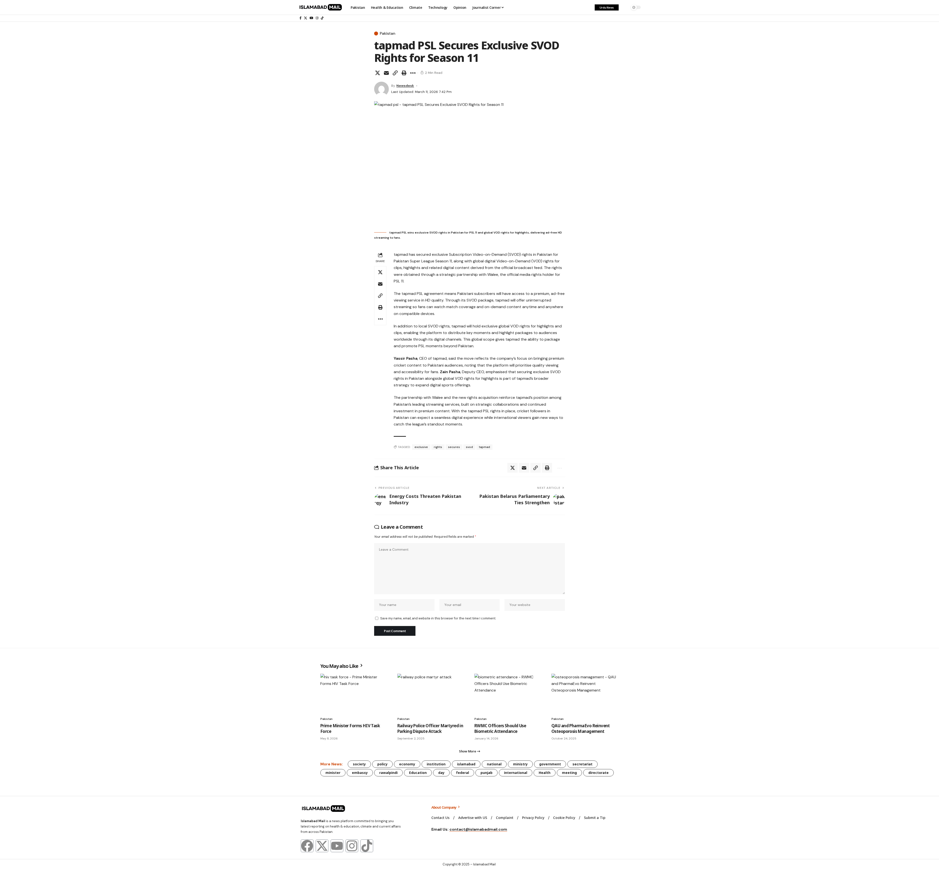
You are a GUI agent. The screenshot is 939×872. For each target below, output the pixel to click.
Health (544, 772)
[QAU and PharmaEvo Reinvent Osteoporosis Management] (585, 694)
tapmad (484, 447)
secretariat (582, 764)
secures (454, 447)
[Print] (404, 73)
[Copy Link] (395, 73)
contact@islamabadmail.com (478, 829)
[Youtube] (337, 845)
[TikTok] (322, 18)
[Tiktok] (366, 845)
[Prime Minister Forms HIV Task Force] (354, 694)
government (550, 764)
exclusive (421, 447)
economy (407, 764)
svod (469, 447)
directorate (598, 772)
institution (436, 764)
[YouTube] (311, 18)
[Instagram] (317, 18)
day (441, 772)
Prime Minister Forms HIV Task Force (350, 728)
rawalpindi (388, 772)
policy (382, 764)
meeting (569, 772)
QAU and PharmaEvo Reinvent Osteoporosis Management (580, 728)
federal (462, 772)
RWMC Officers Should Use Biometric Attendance (500, 728)
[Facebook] (300, 18)
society (359, 764)
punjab (486, 772)
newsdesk (405, 85)
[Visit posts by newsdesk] (381, 89)
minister (332, 772)
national (494, 764)
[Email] (386, 73)
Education (418, 772)
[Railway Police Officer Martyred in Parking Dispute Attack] (431, 694)
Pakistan (387, 33)
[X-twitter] (322, 845)
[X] (305, 18)
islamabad (466, 764)
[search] (624, 7)
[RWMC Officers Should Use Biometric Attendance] (508, 694)
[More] (412, 73)
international (515, 772)
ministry (520, 764)
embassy (360, 772)
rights (438, 447)
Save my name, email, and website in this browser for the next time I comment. (438, 618)
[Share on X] (377, 73)
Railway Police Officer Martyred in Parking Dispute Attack (430, 728)
